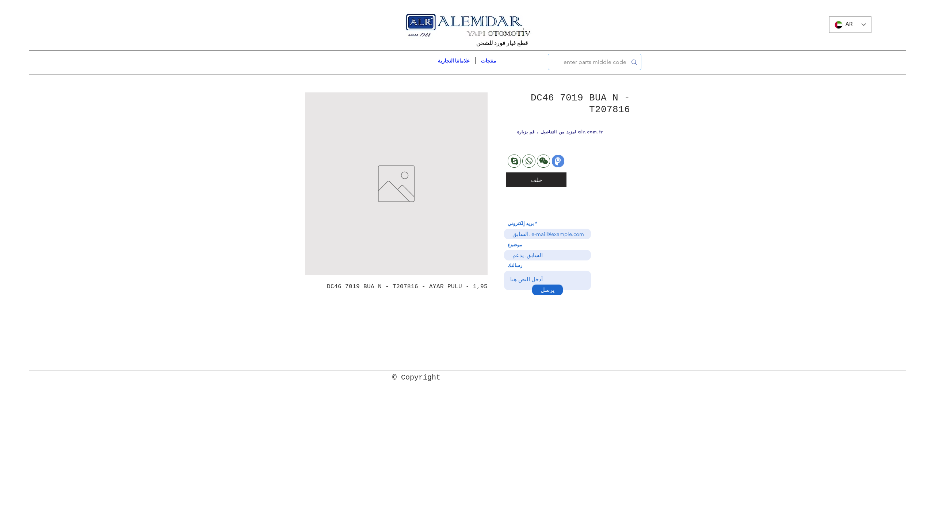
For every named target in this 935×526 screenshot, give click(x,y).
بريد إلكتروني (521, 223)
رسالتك (515, 265)
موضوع (515, 244)
